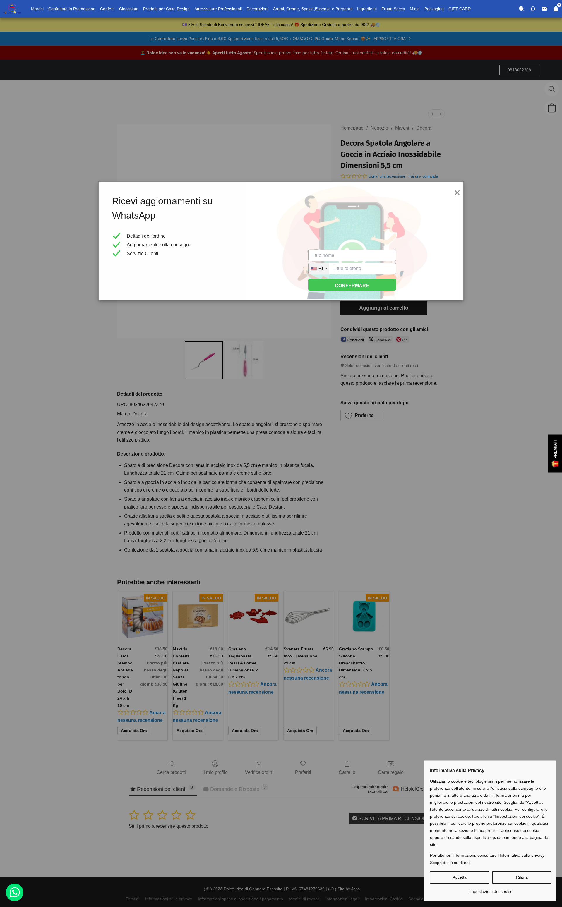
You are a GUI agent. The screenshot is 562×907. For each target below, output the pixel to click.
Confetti (107, 8)
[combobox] (319, 268)
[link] (490, 889)
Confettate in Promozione (71, 8)
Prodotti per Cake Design (166, 8)
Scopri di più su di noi (450, 862)
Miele (415, 8)
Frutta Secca (393, 8)
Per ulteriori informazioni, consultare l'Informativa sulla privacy (487, 855)
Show (555, 454)
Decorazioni (257, 8)
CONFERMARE (352, 285)
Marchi (37, 8)
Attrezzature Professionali (218, 8)
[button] (459, 877)
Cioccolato (128, 8)
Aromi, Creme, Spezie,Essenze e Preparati (312, 8)
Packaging (434, 8)
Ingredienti (367, 8)
